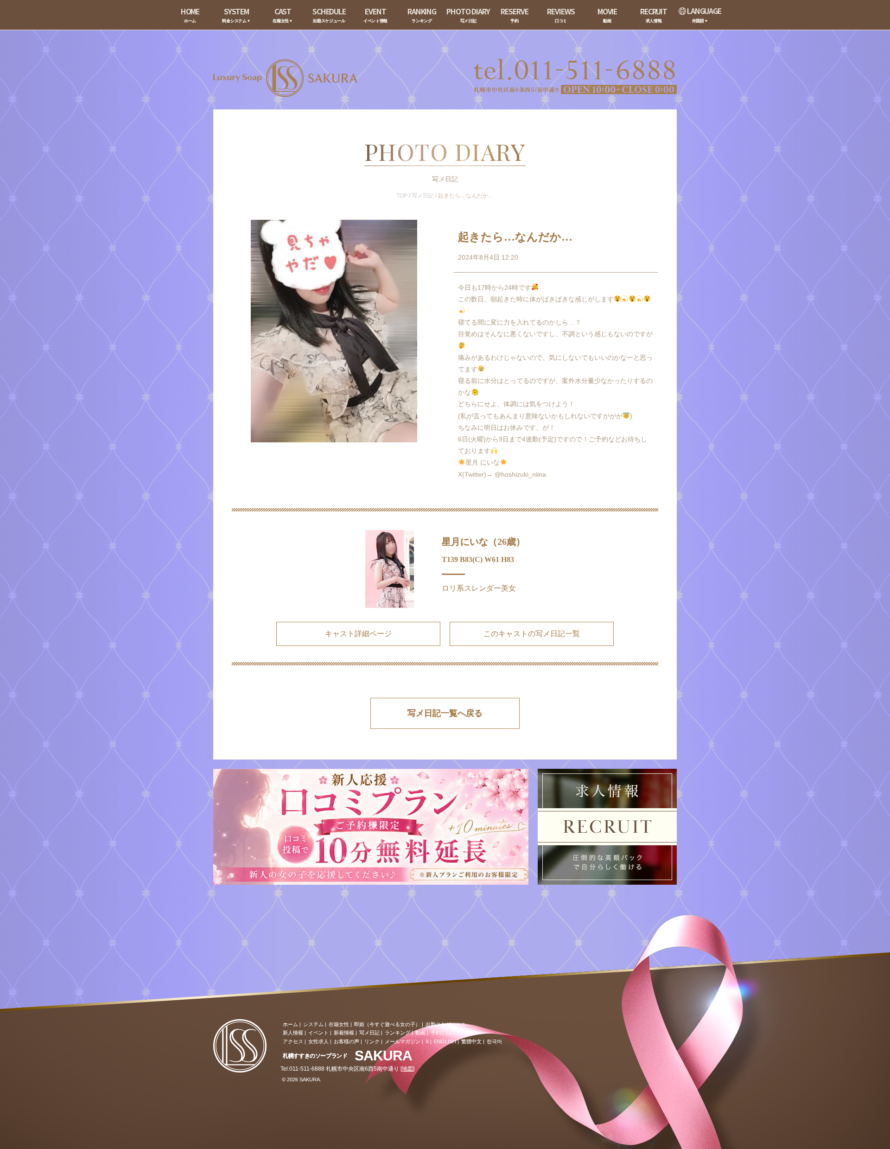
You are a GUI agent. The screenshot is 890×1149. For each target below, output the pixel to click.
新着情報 (344, 1032)
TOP (401, 195)
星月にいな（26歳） (483, 541)
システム (313, 1024)
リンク (372, 1041)
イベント (318, 1032)
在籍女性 (339, 1024)
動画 (420, 1032)
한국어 (494, 1041)
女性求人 (318, 1041)
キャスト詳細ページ (358, 634)
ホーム (290, 1024)
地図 (407, 1069)
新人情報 (293, 1032)
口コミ (453, 1032)
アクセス (293, 1041)
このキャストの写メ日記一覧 (531, 634)
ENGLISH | (446, 1041)
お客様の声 (346, 1041)
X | (429, 1041)
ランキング (397, 1032)
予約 (436, 1032)
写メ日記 (423, 195)
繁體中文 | (472, 1041)
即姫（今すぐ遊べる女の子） (387, 1024)
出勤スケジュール (446, 1024)
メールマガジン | (404, 1041)
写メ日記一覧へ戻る (445, 713)
